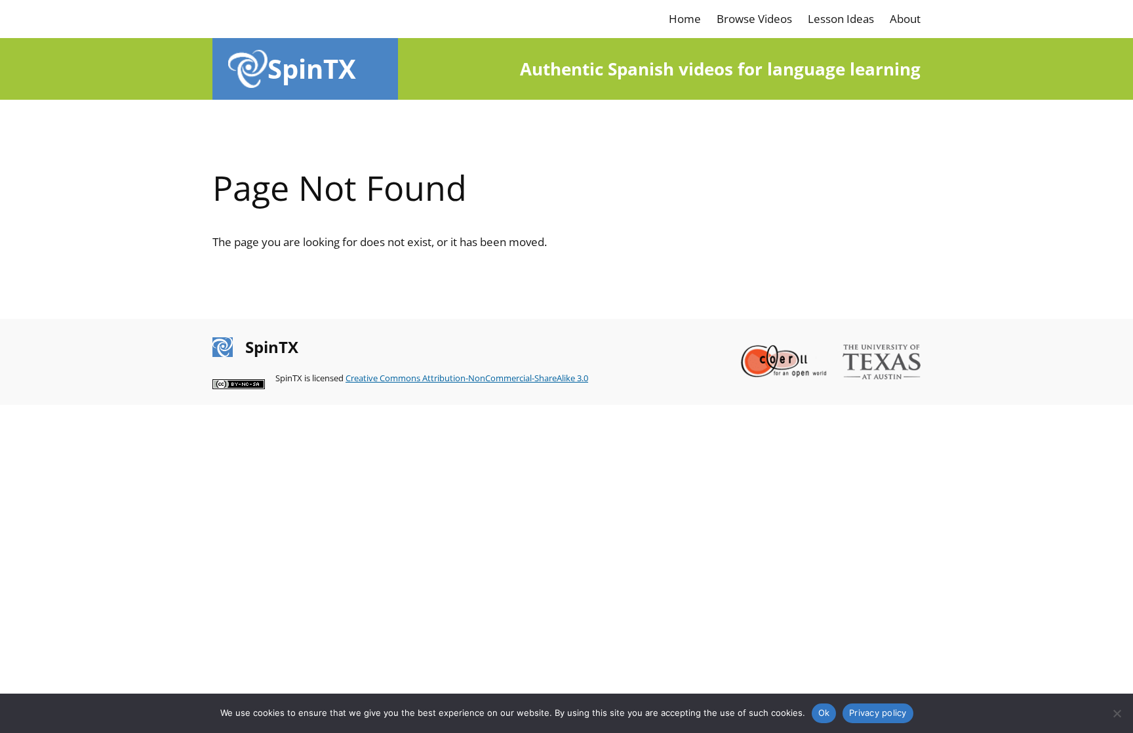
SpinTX (312, 69)
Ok (824, 712)
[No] (1116, 713)
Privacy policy (878, 712)
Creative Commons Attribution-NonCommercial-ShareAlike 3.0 (467, 378)
